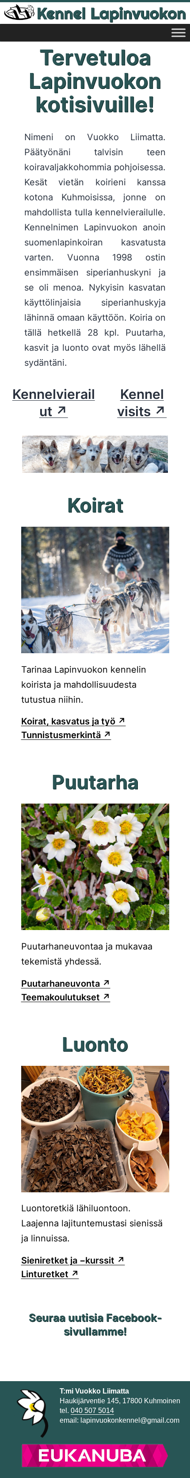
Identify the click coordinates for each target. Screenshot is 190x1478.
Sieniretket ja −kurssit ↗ (73, 1260)
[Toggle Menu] (178, 33)
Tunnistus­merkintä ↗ (66, 735)
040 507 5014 (92, 1410)
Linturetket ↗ (50, 1274)
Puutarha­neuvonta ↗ (65, 983)
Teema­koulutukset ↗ (65, 997)
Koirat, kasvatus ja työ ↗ (73, 721)
